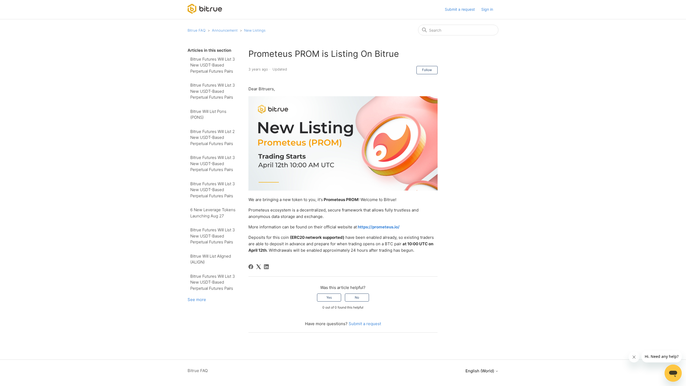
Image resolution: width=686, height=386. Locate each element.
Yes (329, 297)
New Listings (255, 30)
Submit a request (460, 9)
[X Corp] (258, 266)
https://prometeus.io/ (379, 226)
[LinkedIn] (266, 266)
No (357, 297)
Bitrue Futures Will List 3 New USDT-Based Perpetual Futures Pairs (212, 65)
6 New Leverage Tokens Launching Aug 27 (213, 212)
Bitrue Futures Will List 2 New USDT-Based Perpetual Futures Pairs (212, 137)
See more (197, 299)
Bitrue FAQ (197, 30)
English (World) (480, 371)
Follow (427, 70)
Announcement (225, 30)
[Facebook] (250, 266)
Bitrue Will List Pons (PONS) (208, 114)
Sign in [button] (487, 9)
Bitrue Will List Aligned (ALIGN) (210, 259)
